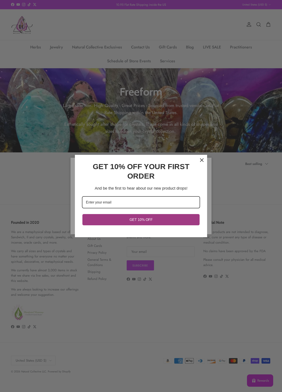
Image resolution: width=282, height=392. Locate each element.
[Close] (202, 160)
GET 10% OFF (141, 220)
